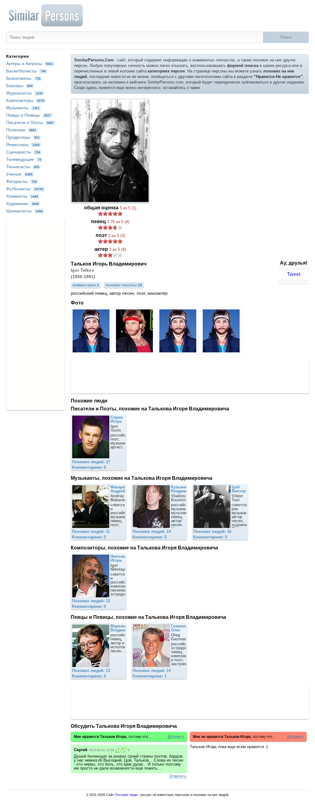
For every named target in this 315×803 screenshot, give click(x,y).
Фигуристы (21, 181)
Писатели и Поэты (30, 122)
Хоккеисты (22, 196)
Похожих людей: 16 (212, 531)
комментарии (86, 285)
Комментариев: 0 (89, 467)
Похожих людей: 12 (91, 601)
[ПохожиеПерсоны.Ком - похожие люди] (46, 15)
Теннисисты (22, 166)
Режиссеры (23, 144)
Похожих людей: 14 (152, 531)
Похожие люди (126, 795)
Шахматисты (24, 210)
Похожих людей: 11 (91, 531)
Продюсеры (22, 137)
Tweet (293, 274)
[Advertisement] (190, 376)
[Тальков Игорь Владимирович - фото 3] (179, 352)
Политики (21, 129)
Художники (22, 203)
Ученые (19, 174)
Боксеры (19, 85)
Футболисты (24, 188)
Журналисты (24, 93)
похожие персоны (124, 285)
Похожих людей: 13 (91, 671)
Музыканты (23, 107)
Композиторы (25, 100)
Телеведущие (23, 159)
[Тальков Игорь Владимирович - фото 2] (135, 352)
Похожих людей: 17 (91, 462)
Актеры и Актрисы (29, 63)
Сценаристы (23, 151)
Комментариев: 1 (149, 676)
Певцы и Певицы (28, 115)
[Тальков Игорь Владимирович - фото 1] (92, 352)
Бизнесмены (23, 78)
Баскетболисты (26, 70)
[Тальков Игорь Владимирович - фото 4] (222, 352)
